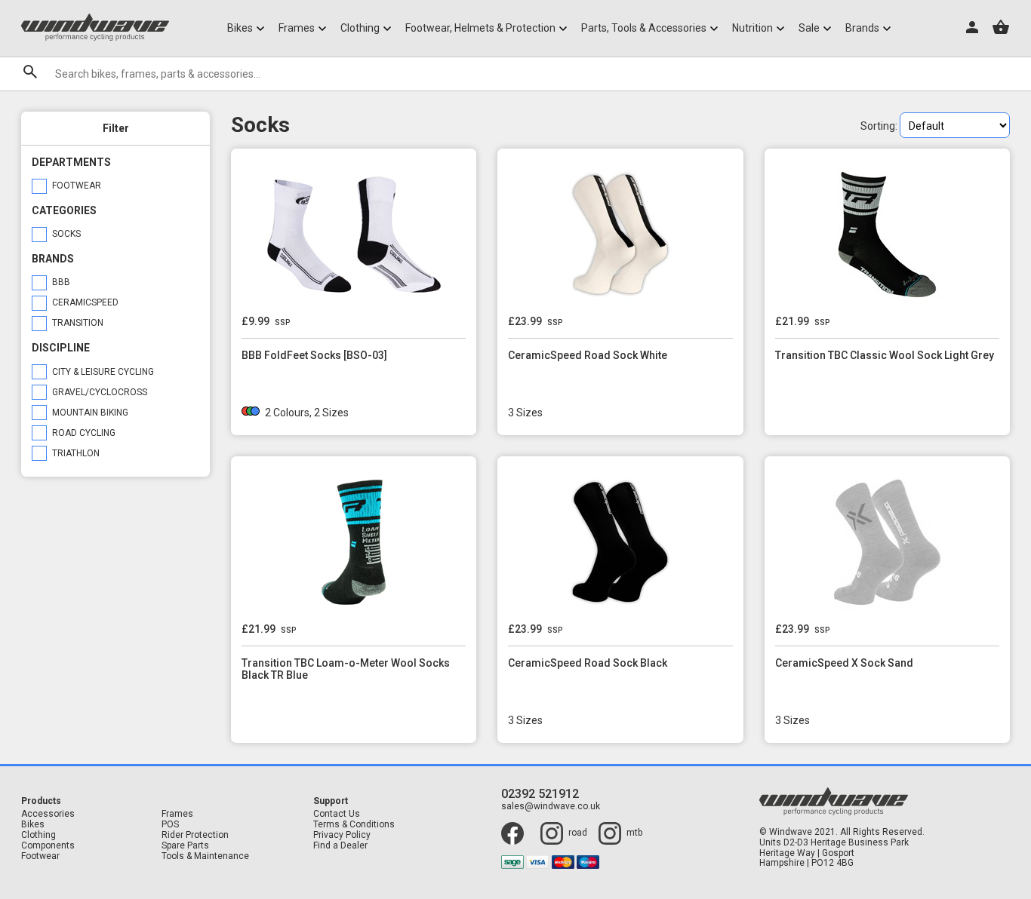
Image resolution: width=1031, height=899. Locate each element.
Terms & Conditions (354, 825)
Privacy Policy (342, 835)
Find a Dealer (340, 846)
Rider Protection (195, 835)
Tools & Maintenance (205, 856)
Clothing (38, 835)
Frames (177, 814)
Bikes (33, 825)
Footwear (40, 856)
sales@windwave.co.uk (550, 807)
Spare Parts (185, 846)
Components (48, 846)
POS (170, 825)
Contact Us (336, 814)
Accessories (48, 814)
